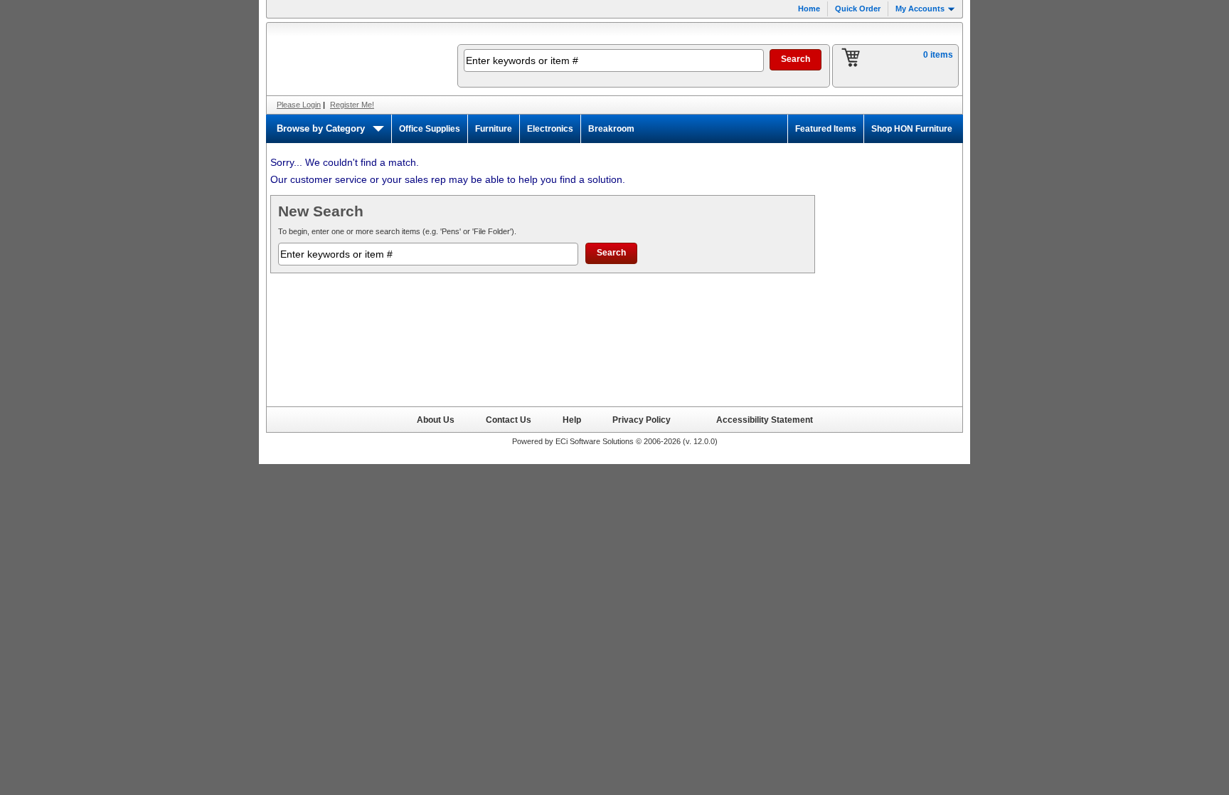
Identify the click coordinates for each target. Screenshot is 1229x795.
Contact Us (508, 419)
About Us (435, 419)
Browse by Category (321, 128)
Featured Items (825, 129)
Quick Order (857, 8)
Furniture (493, 129)
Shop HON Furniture (911, 129)
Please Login (299, 104)
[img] (352, 59)
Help (572, 419)
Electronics (550, 129)
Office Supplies (429, 129)
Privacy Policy (641, 419)
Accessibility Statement (764, 419)
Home (809, 8)
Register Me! (352, 104)
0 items (938, 55)
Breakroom (611, 129)
